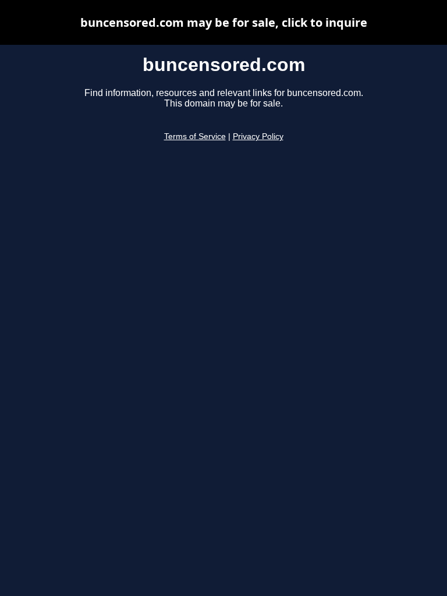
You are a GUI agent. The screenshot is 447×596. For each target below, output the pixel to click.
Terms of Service (195, 136)
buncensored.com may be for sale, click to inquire (223, 22)
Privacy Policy (258, 136)
